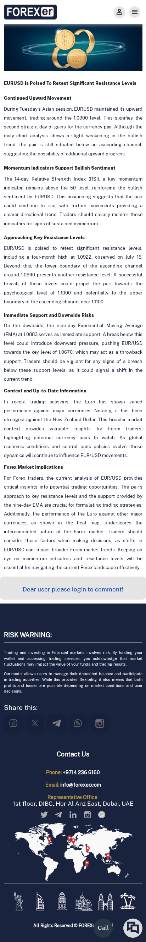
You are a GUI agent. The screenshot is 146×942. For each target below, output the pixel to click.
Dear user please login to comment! (73, 589)
